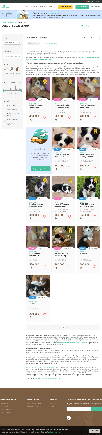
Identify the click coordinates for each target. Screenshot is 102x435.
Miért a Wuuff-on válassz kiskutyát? (50, 378)
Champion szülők (12, 109)
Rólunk (53, 403)
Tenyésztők (84, 7)
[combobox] (12, 43)
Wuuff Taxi (42, 7)
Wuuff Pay (51, 7)
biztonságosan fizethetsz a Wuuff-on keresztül (72, 343)
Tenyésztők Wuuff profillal (12, 123)
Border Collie (32, 43)
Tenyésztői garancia (12, 119)
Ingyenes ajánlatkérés (40, 169)
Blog (52, 406)
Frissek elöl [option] (88, 38)
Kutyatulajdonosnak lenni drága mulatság (40, 367)
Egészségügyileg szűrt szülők (13, 114)
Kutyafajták (4, 403)
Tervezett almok (11, 105)
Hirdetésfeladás (65, 7)
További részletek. (54, 432)
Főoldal (4, 22)
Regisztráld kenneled (34, 403)
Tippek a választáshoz (8, 409)
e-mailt (92, 418)
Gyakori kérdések (32, 406)
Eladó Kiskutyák (12, 22)
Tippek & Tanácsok (31, 7)
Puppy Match (5, 412)
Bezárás (95, 431)
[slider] (4, 90)
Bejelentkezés (95, 7)
